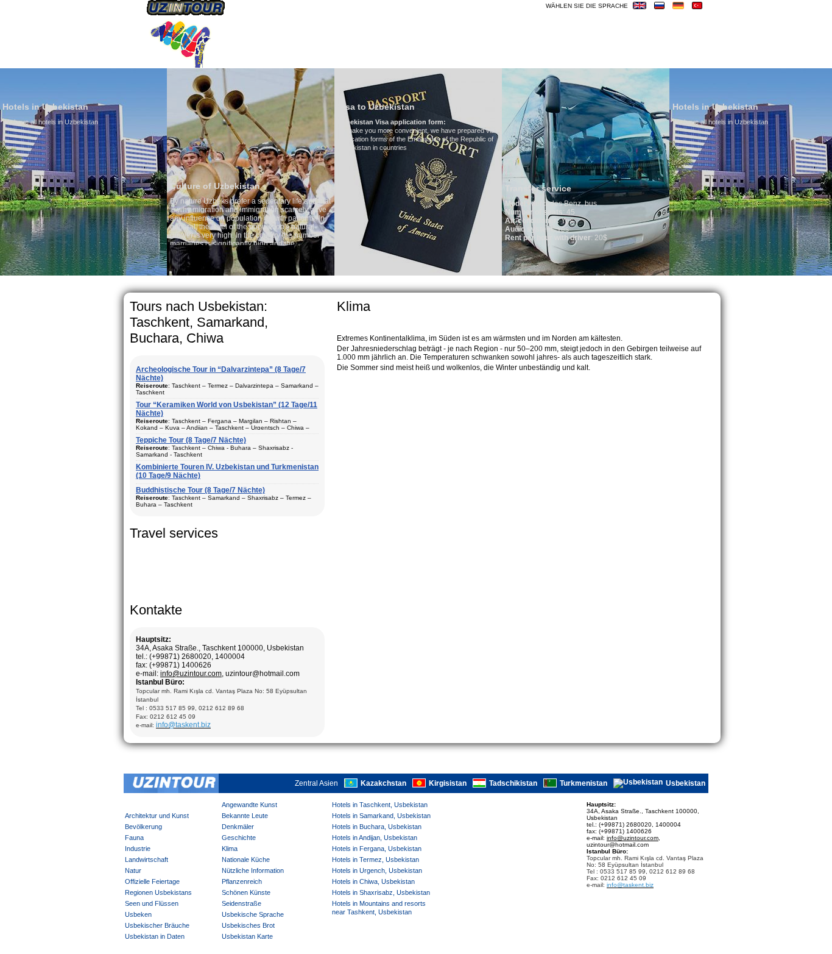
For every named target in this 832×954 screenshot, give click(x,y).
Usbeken (138, 914)
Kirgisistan (448, 783)
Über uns (253, 58)
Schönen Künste (246, 892)
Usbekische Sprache (253, 914)
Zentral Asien (316, 783)
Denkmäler (238, 826)
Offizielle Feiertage (152, 881)
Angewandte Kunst (249, 804)
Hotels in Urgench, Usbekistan (377, 870)
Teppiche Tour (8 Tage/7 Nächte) (191, 440)
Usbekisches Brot (248, 925)
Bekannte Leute (245, 815)
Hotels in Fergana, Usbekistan (376, 848)
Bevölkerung (143, 826)
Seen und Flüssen (151, 903)
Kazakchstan (383, 783)
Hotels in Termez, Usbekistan (375, 859)
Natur (133, 870)
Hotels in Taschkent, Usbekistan (380, 804)
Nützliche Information (253, 870)
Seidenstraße (241, 903)
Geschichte (239, 837)
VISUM (641, 58)
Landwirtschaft (146, 859)
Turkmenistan (583, 783)
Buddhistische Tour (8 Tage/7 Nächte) (200, 490)
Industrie (137, 848)
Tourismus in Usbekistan (403, 58)
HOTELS (605, 58)
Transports (310, 58)
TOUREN (564, 58)
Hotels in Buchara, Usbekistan (376, 826)
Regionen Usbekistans (158, 892)
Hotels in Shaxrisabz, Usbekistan (381, 892)
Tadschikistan (513, 783)
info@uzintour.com (191, 673)
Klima (230, 848)
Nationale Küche (246, 859)
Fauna (134, 837)
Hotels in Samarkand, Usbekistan (381, 815)
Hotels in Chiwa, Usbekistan (373, 881)
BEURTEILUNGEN (504, 58)
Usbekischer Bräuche (157, 925)
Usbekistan (685, 783)
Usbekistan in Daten (155, 936)
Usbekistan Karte (247, 936)
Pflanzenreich (242, 881)
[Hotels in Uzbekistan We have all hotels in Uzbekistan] (632, 273)
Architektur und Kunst (157, 815)
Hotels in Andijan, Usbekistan (374, 837)
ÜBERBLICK (684, 58)
